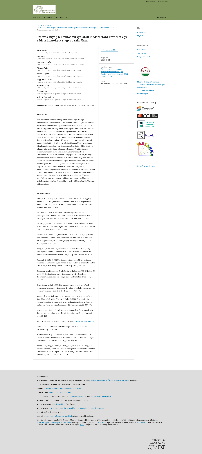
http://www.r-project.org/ (84, 321)
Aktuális (36, 17)
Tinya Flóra (60, 404)
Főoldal (39, 25)
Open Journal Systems (146, 166)
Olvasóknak (141, 50)
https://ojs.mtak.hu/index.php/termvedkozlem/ (62, 388)
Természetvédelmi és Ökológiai (103, 380)
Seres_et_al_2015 (110, 50)
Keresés (163, 17)
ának (127, 380)
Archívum (48, 17)
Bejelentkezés (163, 2)
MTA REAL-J (141, 422)
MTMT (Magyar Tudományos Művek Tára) (54, 422)
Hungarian (141, 32)
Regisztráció (150, 2)
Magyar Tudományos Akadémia (60, 416)
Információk (61, 17)
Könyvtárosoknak (143, 57)
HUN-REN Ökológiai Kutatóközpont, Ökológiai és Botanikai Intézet (77, 408)
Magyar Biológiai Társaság (148, 82)
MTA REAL (102, 422)
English (140, 36)
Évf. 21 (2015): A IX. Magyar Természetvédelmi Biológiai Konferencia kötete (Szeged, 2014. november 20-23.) (75, 28)
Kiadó (82, 425)
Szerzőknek (141, 53)
